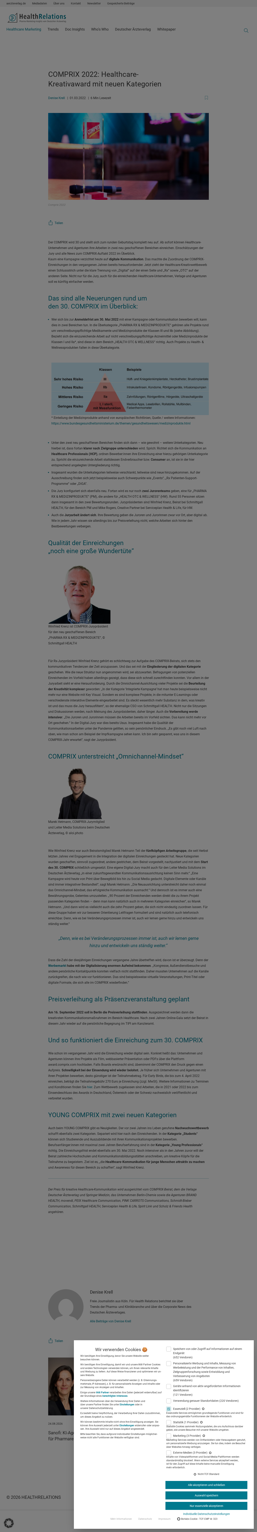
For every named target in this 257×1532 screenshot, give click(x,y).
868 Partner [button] (102, 1392)
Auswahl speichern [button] (206, 1495)
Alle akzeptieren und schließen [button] (206, 1485)
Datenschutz (145, 1519)
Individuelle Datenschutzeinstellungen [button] (206, 1514)
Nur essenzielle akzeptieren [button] (206, 1505)
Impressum (164, 1519)
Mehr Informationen (121, 1519)
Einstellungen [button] (127, 1404)
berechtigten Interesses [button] (114, 1396)
